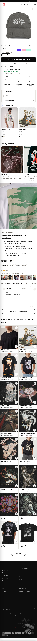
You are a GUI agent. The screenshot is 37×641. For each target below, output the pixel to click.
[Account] (24, 4)
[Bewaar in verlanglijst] (16, 327)
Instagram (6, 567)
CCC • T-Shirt (23, 129)
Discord (6, 573)
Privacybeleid (22, 588)
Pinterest (6, 578)
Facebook (6, 580)
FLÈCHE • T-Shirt (6, 129)
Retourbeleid (22, 576)
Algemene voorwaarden (25, 591)
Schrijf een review (31, 283)
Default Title (5, 54)
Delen (34, 45)
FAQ (20, 571)
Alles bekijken (22, 594)
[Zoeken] (17, 4)
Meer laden (18, 553)
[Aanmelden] (33, 609)
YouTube (6, 575)
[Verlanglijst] (28, 4)
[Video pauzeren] (3, 226)
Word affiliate (5, 594)
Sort (2, 283)
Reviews (4, 591)
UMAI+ (3, 597)
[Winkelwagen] (31, 4)
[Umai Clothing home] (3, 4)
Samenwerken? (5, 599)
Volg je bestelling (23, 568)
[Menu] (35, 4)
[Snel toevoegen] (16, 346)
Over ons (4, 588)
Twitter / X (7, 570)
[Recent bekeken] (21, 4)
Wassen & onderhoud (24, 574)
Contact (21, 579)
